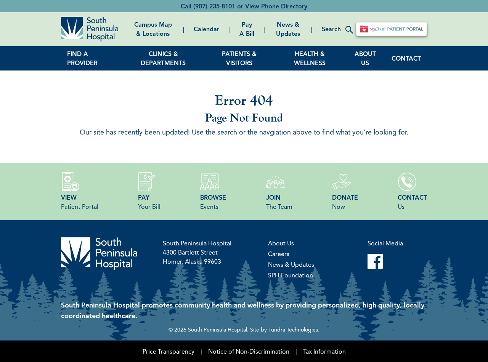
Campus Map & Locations (153, 29)
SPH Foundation (290, 275)
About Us (281, 243)
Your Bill (149, 202)
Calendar (206, 29)
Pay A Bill (246, 29)
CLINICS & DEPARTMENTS (163, 58)
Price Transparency (168, 351)
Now (345, 202)
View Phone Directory (276, 6)
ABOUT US (365, 58)
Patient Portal (79, 202)
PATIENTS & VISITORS (239, 58)
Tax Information (324, 351)
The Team (279, 202)
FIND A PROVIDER (82, 58)
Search (331, 29)
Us (412, 202)
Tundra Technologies (293, 329)
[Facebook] (385, 261)
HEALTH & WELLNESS (310, 58)
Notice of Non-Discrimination (248, 351)
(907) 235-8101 (214, 6)
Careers (278, 254)
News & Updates (288, 29)
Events (213, 202)
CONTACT (406, 58)
